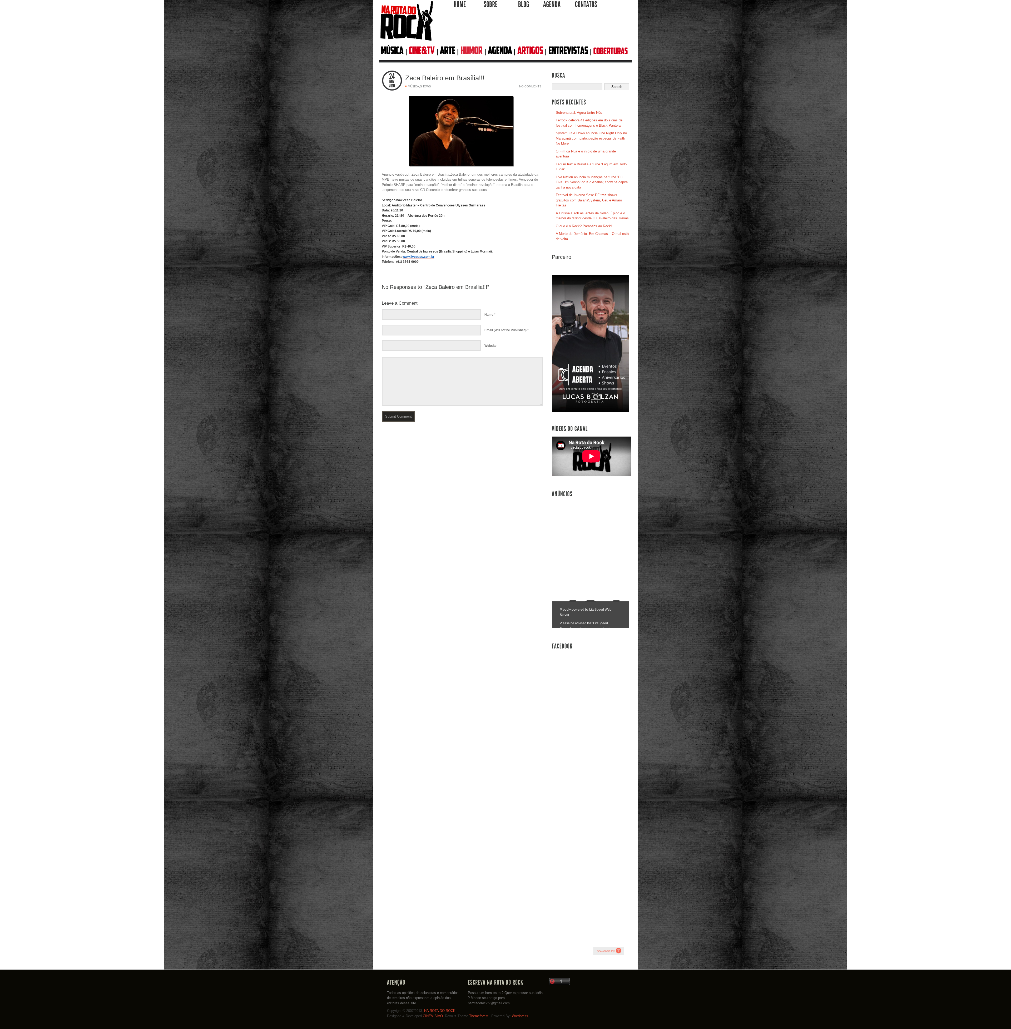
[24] (392, 76)
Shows (425, 86)
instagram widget (608, 951)
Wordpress (520, 1016)
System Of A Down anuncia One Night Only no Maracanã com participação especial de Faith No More (591, 138)
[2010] (392, 85)
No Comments (530, 86)
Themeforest (478, 1016)
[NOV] (392, 81)
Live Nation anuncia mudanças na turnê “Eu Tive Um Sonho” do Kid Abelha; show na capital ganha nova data (592, 182)
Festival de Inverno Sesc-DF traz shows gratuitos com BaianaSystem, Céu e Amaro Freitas (589, 200)
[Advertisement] (533, 29)
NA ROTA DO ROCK (439, 1011)
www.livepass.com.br (418, 257)
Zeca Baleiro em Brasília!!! (444, 78)
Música (413, 86)
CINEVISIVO (433, 1016)
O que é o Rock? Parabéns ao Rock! (584, 226)
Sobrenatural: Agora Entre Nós (579, 113)
